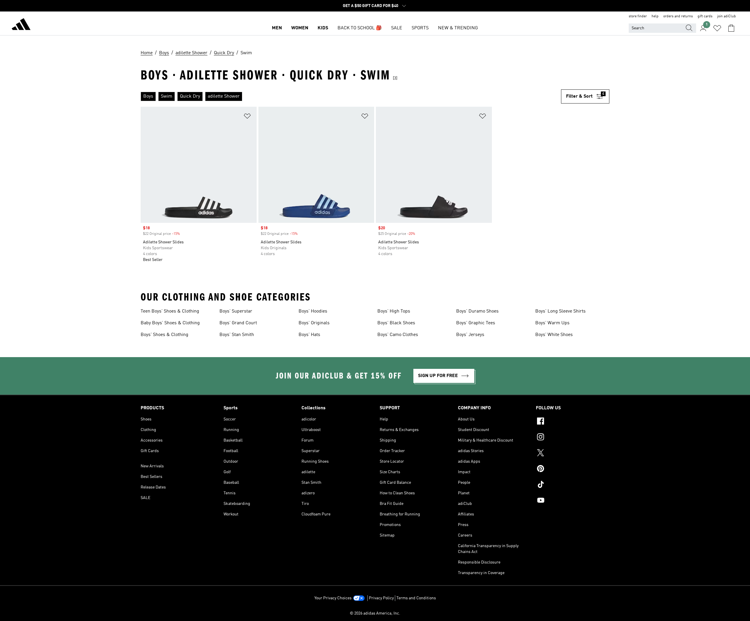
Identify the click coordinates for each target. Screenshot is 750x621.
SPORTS (420, 28)
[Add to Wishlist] (247, 117)
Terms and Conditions (416, 598)
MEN (277, 28)
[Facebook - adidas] (572, 422)
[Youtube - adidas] (572, 501)
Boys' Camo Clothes (397, 334)
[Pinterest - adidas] (572, 469)
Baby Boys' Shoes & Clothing (170, 323)
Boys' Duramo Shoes (477, 311)
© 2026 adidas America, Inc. (375, 613)
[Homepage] (21, 25)
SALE (396, 28)
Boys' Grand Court (238, 323)
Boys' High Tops (393, 311)
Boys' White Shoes (554, 334)
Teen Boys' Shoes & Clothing (170, 311)
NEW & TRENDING (458, 28)
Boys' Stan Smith (236, 334)
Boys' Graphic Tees (475, 323)
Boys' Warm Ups (552, 323)
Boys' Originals (314, 323)
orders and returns (678, 16)
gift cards (705, 16)
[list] (351, 96)
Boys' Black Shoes (396, 323)
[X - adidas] (572, 453)
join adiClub (726, 16)
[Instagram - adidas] (572, 438)
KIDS (323, 28)
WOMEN (299, 28)
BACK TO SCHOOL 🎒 (360, 28)
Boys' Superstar (235, 311)
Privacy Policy (381, 598)
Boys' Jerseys (470, 334)
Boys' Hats (309, 334)
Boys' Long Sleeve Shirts (560, 311)
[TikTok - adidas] (572, 485)
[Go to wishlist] (717, 28)
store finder (638, 16)
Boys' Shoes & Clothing (164, 334)
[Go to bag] (731, 28)
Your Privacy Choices (333, 598)
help (655, 16)
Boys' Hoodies (313, 311)
